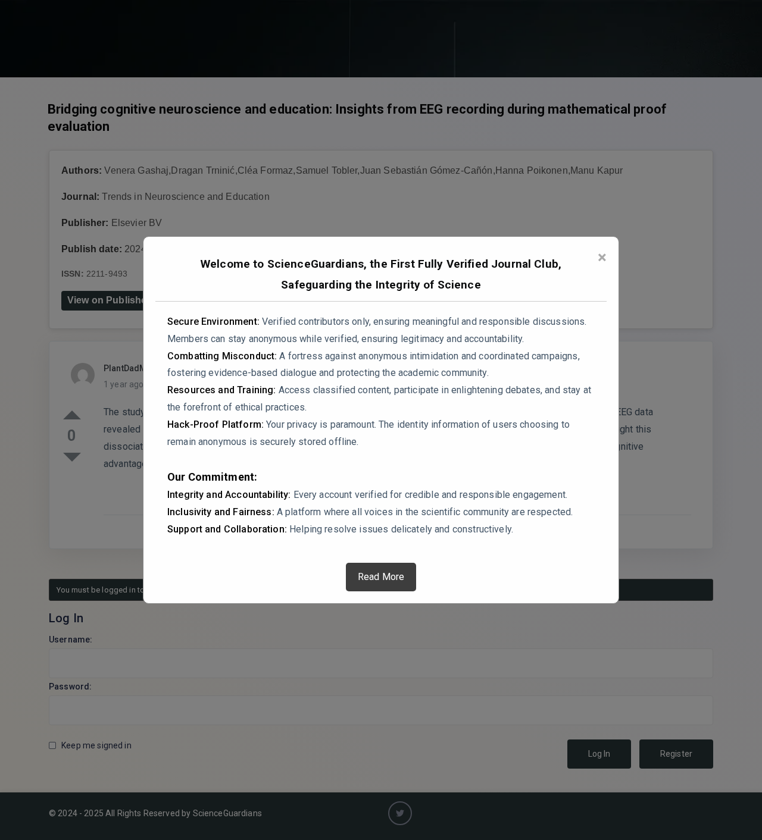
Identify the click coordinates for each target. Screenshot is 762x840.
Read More (381, 576)
